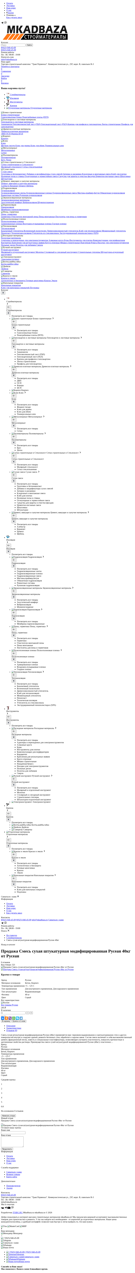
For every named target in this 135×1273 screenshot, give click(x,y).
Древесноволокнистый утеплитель (63, 231)
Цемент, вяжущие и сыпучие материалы (19, 183)
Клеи (3, 143)
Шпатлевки (125, 176)
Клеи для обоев (38, 145)
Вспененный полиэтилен (35, 231)
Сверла (39, 245)
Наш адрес (11, 8)
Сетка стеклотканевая (32, 167)
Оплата (9, 3)
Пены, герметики (9, 214)
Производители (13, 1186)
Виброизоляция (30, 202)
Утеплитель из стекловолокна (45, 233)
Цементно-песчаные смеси (107, 176)
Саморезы (5, 273)
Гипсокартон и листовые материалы (17, 122)
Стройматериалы (14, 938)
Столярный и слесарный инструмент (61, 252)
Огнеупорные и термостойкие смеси (41, 176)
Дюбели (4, 269)
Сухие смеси (7, 172)
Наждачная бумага (88, 243)
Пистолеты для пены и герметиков (71, 216)
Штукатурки (6, 179)
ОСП (8, 134)
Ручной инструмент (10, 250)
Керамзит (14, 186)
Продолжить (7, 1149)
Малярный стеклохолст (12, 167)
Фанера (14, 134)
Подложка (34, 288)
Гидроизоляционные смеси (64, 193)
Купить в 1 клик (19, 1021)
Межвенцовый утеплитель (114, 231)
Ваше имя (5, 1130)
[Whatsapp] (5, 23)
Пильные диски (8, 245)
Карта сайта (11, 1177)
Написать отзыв (8, 1116)
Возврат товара (13, 1174)
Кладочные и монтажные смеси (96, 174)
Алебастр (5, 186)
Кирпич (4, 138)
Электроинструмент (10, 259)
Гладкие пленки (59, 224)
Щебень (29, 186)
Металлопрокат (8, 150)
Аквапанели (7, 124)
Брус (3, 160)
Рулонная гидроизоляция (31, 195)
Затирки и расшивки (72, 174)
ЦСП (20, 134)
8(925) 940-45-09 (8, 47)
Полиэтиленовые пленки (12, 221)
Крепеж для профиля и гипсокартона (85, 124)
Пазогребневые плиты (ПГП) (35, 117)
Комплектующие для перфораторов (109, 240)
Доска (8, 160)
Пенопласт (6, 233)
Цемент (22, 186)
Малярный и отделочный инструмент (18, 252)
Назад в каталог (8, 944)
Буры (66, 240)
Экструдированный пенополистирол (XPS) (78, 233)
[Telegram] (2, 23)
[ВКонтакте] (2, 1018)
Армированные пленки (12, 224)
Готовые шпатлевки (35, 280)
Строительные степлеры (89, 252)
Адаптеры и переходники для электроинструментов (25, 240)
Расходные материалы (11, 238)
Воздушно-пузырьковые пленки (37, 224)
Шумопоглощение (45, 202)
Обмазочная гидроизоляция (112, 193)
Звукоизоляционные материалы (15, 200)
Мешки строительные (70, 243)
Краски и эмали (8, 278)
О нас (8, 10)
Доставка (10, 5)
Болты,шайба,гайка (9, 264)
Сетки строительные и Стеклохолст (17, 164)
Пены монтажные (47, 216)
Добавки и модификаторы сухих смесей (44, 174)
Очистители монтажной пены (25, 216)
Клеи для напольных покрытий (15, 288)
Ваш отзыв (6, 1135)
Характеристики (13, 1028)
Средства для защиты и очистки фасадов (76, 176)
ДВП (3, 134)
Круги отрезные (52, 243)
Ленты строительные (111, 124)
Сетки (4, 153)
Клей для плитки (119, 174)
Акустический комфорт (12, 202)
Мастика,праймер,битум (88, 193)
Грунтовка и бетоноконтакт (13, 174)
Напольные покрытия (11, 285)
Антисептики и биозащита (13, 280)
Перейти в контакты (10, 66)
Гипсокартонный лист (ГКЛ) (54, 124)
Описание (10, 1026)
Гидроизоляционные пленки (39, 193)
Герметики (6, 216)
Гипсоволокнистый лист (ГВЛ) (27, 124)
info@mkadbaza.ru (9, 59)
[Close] (2, 1123)
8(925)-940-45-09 (8, 50)
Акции (11, 13)
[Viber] (10, 1018)
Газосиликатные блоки (11, 117)
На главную (11, 935)
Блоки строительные (10, 115)
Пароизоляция (7, 207)
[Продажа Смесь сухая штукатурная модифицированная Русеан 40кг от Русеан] (37, 969)
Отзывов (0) (11, 1030)
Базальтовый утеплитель (12, 231)
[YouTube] (9, 1208)
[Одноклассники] (6, 1018)
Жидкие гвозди (8, 145)
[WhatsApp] (13, 1018)
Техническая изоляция (21, 233)
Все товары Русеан (9, 1005)
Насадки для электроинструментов (113, 243)
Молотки (40, 252)
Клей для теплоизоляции (90, 231)
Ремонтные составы (10, 195)
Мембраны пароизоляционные (15, 209)
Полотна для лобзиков (26, 245)
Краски (47, 280)
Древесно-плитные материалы (14, 131)
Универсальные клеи (54, 145)
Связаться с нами (56, 920)
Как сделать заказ (14, 17)
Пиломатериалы (8, 157)
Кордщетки (6, 243)
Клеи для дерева (23, 145)
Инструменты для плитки (81, 240)
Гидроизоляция (8, 190)
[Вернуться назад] (8, 307)
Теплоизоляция (8, 228)
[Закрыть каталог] (3, 293)
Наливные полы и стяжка (13, 176)
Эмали (54, 280)
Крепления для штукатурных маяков (28, 243)
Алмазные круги (56, 240)
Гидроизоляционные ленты (13, 193)
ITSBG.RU (18, 1212)
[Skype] (17, 1018)
